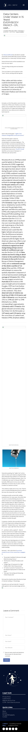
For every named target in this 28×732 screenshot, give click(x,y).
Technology (20, 30)
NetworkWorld (8, 54)
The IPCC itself (20, 149)
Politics (15, 30)
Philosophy (11, 30)
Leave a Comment (20, 32)
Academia (6, 30)
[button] (24, 5)
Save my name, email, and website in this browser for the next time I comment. (14, 654)
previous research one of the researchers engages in (13, 552)
